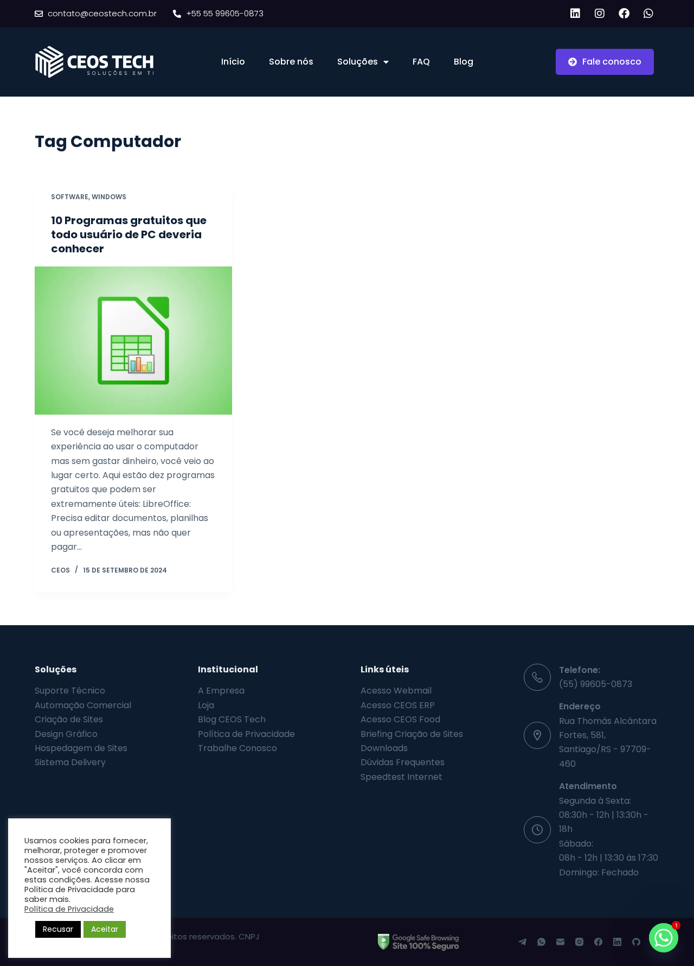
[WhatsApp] (541, 942)
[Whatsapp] (648, 13)
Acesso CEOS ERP (398, 705)
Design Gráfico (66, 734)
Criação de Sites (69, 719)
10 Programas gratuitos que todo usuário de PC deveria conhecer (129, 234)
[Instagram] (600, 13)
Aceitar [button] (104, 929)
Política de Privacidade (246, 734)
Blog (463, 61)
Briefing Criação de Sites (412, 734)
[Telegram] (522, 942)
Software (69, 196)
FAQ (421, 61)
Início (233, 61)
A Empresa (221, 690)
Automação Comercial (83, 705)
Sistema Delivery (70, 762)
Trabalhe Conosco (237, 748)
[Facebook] (624, 13)
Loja (206, 705)
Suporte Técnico (70, 690)
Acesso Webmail (396, 690)
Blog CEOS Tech (232, 719)
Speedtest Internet (401, 777)
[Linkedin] (575, 13)
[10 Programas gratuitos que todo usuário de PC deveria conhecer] (133, 340)
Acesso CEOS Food (400, 719)
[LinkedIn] (617, 942)
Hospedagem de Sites (81, 748)
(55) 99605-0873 (595, 684)
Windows (109, 196)
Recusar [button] (58, 929)
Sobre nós (291, 61)
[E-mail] (560, 942)
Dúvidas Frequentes (403, 762)
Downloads (384, 748)
